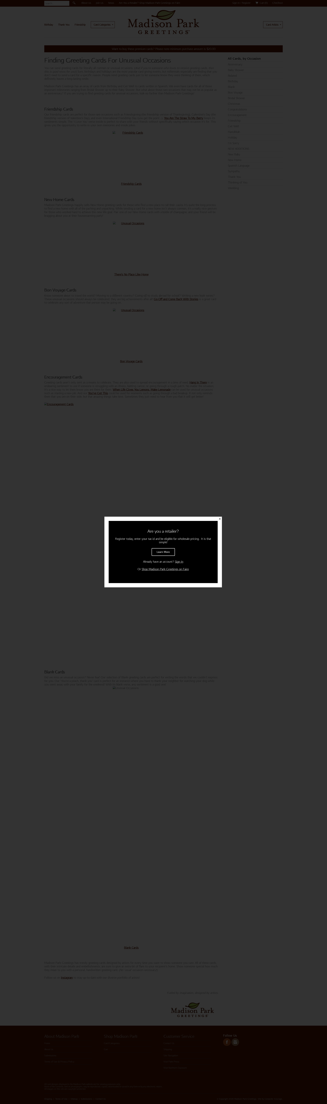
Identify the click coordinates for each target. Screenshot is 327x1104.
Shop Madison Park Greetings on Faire (165, 569)
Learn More (163, 551)
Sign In (179, 561)
